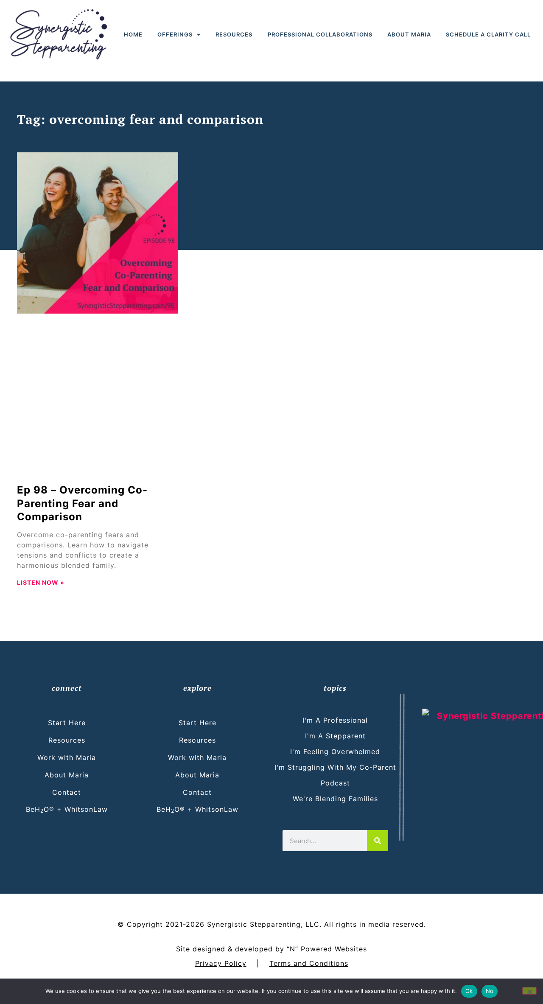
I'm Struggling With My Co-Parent (335, 767)
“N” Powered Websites (327, 949)
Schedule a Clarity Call (488, 34)
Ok (469, 990)
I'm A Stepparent (335, 736)
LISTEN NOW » (40, 582)
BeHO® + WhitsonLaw (67, 809)
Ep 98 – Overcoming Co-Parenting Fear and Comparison (82, 503)
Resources (234, 34)
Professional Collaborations (320, 34)
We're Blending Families (335, 798)
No (490, 990)
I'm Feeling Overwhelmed (335, 751)
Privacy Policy (220, 963)
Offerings (175, 34)
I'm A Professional (335, 720)
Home (133, 34)
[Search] (377, 840)
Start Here (67, 722)
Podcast (335, 783)
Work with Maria (66, 757)
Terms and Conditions (308, 963)
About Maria (409, 34)
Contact (66, 792)
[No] (529, 991)
